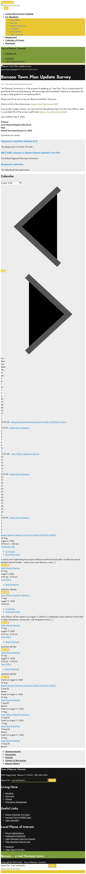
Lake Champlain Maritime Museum (20, 839)
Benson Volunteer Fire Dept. (17, 814)
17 (2, 471)
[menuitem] (45, 25)
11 (2, 451)
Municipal (10, 43)
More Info (5, 565)
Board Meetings (12, 584)
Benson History (12, 763)
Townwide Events (12, 554)
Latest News (19, 13)
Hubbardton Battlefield (15, 836)
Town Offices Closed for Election (25, 454)
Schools (9, 757)
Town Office (6, 579)
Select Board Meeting (19, 427)
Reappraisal (11, 37)
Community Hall (8, 546)
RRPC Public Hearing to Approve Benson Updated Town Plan (30, 152)
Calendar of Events (14, 40)
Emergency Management (18, 26)
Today (3, 271)
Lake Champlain (12, 820)
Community (10, 551)
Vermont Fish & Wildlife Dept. (18, 817)
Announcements (13, 751)
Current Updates (10, 69)
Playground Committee (12, 164)
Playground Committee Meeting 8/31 (19, 141)
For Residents (11, 16)
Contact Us (10, 53)
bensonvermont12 (26, 84)
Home (3, 69)
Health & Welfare (15, 31)
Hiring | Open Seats (16, 34)
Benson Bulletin (15, 20)
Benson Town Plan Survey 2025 (44, 104)
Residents (9, 793)
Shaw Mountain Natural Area (17, 841)
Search (52, 780)
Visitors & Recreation (15, 760)
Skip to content (7, 2)
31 (2, 514)
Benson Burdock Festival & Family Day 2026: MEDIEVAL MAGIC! (39, 422)
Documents (13, 23)
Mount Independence (14, 833)
